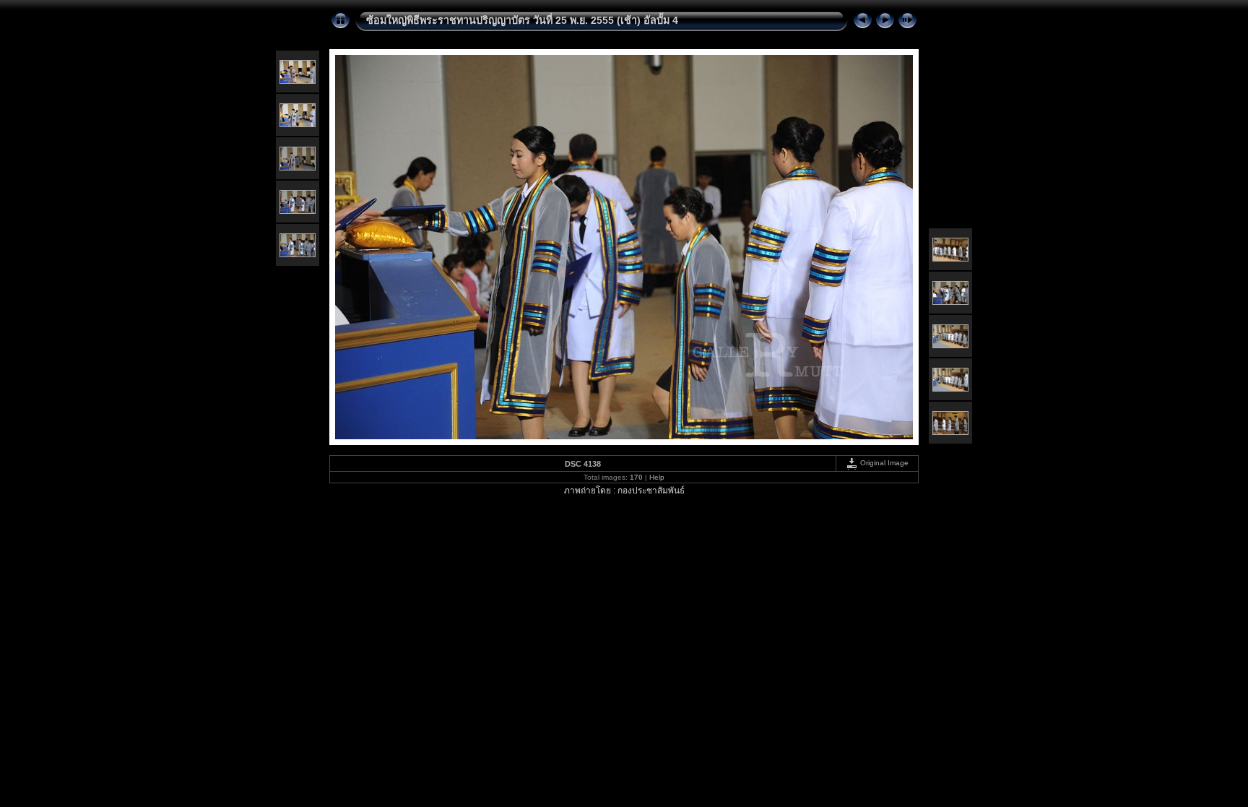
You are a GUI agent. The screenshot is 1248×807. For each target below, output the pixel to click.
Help (656, 477)
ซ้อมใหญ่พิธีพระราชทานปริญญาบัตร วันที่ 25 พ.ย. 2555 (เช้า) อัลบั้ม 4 (522, 20)
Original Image (883, 463)
